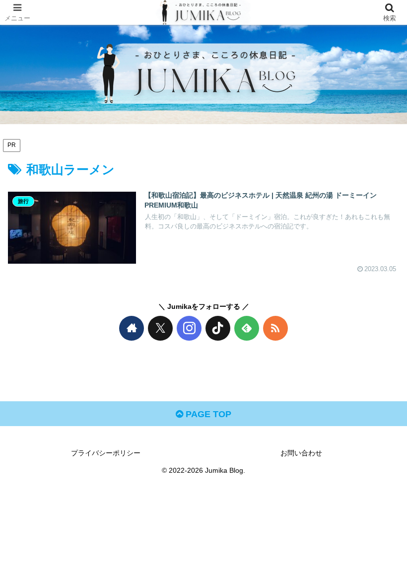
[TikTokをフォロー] (217, 328)
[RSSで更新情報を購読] (275, 328)
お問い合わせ (301, 453)
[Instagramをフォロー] (189, 328)
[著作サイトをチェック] (131, 328)
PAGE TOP (207, 414)
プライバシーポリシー (105, 453)
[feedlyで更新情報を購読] (246, 328)
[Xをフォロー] (160, 328)
